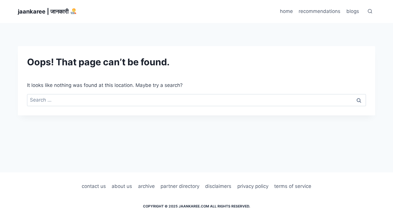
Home (286, 11)
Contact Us (94, 186)
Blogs (352, 11)
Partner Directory (180, 186)
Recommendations (319, 11)
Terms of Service (292, 186)
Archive (146, 186)
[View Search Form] (370, 11)
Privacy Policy (252, 186)
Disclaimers (218, 186)
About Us (122, 186)
